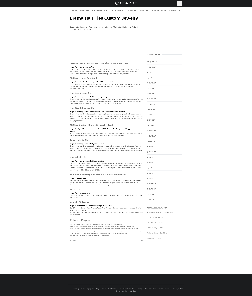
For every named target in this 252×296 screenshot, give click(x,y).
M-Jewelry (151, 131)
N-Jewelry (151, 136)
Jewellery (84, 10)
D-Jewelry (151, 83)
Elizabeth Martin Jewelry (78, 235)
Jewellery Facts (158, 10)
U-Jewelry (151, 173)
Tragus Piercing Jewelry (155, 217)
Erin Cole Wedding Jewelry (125, 226)
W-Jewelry (151, 184)
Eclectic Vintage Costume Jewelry (81, 226)
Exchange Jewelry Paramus (131, 231)
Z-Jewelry (151, 200)
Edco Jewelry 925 (75, 233)
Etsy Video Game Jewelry (119, 228)
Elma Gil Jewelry (133, 228)
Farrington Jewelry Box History (157, 233)
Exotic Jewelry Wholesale (79, 228)
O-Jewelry (151, 141)
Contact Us (174, 10)
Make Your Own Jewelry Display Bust (160, 212)
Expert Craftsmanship (138, 10)
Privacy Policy (178, 289)
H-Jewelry (151, 104)
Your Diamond (118, 10)
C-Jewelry (151, 78)
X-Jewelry (151, 189)
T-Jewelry (151, 168)
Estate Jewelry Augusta (155, 228)
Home (74, 10)
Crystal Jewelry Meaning (155, 222)
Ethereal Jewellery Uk (95, 231)
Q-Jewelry (151, 152)
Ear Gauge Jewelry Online (78, 231)
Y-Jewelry (151, 194)
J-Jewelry (151, 115)
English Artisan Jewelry (90, 233)
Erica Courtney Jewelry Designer (105, 226)
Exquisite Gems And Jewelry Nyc (96, 224)
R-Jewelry (151, 157)
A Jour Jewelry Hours (154, 238)
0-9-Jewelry (152, 62)
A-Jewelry (151, 67)
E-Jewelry (151, 88)
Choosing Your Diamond (109, 289)
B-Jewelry (151, 72)
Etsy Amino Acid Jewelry (78, 224)
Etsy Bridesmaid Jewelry (119, 233)
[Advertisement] (107, 46)
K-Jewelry (151, 120)
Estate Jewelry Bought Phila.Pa (99, 228)
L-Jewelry (151, 125)
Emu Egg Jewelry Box (115, 224)
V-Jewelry (151, 178)
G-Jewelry (151, 99)
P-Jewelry (151, 146)
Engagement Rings (100, 10)
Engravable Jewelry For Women (98, 235)
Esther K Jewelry (104, 233)
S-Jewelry (151, 162)
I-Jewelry (151, 109)
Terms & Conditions (164, 289)
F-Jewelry (151, 93)
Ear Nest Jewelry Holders (112, 231)
